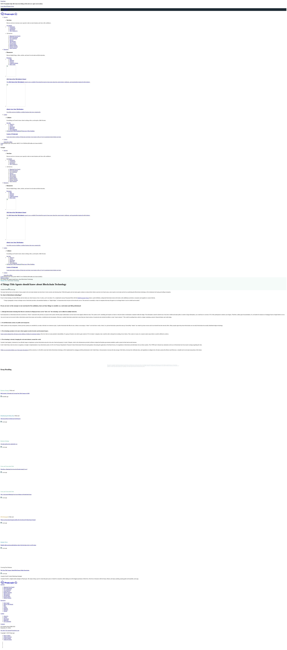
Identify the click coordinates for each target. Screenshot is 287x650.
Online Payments (8, 639)
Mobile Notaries (13, 45)
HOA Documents (14, 37)
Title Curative (13, 42)
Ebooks (5, 611)
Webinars (12, 60)
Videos (5, 607)
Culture (5, 114)
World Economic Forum (83, 298)
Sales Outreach (13, 48)
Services (6, 17)
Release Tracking (14, 46)
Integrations (12, 29)
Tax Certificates (13, 38)
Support (5, 10)
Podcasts (12, 61)
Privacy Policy (7, 635)
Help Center (12, 64)
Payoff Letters (13, 44)
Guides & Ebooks (14, 63)
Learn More (3, 6)
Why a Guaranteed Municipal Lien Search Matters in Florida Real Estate (16, 494)
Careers (11, 125)
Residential (12, 26)
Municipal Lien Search (15, 36)
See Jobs (9, 123)
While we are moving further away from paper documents (14, 350)
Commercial (12, 28)
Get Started (9, 25)
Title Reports (13, 41)
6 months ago (5, 396)
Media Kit (12, 128)
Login (2, 143)
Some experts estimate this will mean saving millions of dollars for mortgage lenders (20, 334)
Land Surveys (7, 591)
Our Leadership (13, 129)
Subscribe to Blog (8, 142)
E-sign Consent (7, 638)
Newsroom (12, 127)
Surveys (11, 40)
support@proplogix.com (13, 630)
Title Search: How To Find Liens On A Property (11, 418)
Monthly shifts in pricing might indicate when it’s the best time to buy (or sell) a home (18, 545)
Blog (11, 59)
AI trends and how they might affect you (9, 444)
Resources (6, 49)
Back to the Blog (5, 278)
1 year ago (4, 422)
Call (2, 144)
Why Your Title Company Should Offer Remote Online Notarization (15, 570)
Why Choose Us (13, 31)
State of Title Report (8, 604)
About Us (12, 124)
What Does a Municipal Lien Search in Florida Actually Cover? (14, 469)
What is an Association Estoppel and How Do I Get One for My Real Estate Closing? (18, 519)
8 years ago (12, 289)
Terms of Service (8, 637)
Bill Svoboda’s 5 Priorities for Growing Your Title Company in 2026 (15, 393)
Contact (5, 139)
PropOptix (3, 1)
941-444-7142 (7, 8)
